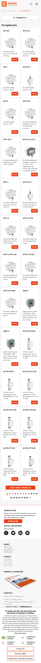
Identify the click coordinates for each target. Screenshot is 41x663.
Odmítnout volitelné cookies (20, 659)
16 (19, 498)
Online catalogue (9, 11)
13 (11, 498)
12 (36, 494)
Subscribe (13, 521)
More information (20, 633)
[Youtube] (13, 533)
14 (14, 498)
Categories (21, 17)
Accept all (20, 649)
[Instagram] (27, 533)
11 (34, 494)
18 (24, 498)
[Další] (30, 498)
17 (22, 498)
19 (27, 498)
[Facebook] (6, 533)
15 (16, 498)
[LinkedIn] (20, 533)
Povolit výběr (20, 654)
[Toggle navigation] (30, 4)
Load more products (20, 488)
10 (31, 494)
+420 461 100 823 (12, 607)
